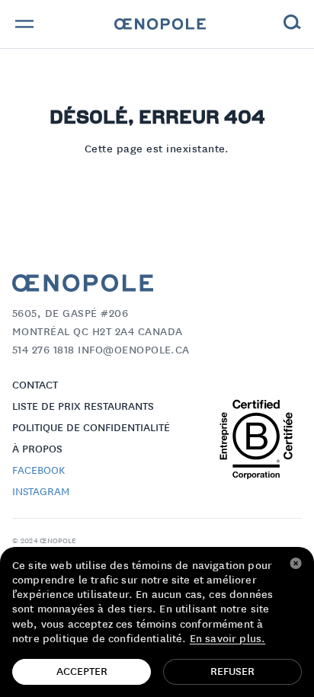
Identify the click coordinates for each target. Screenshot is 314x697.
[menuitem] (160, 24)
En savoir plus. (227, 639)
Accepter (81, 672)
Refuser (232, 672)
